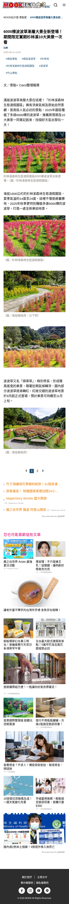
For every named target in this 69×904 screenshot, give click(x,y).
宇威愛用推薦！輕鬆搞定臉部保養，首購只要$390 (50, 802)
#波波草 (43, 65)
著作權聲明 (27, 882)
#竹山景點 (11, 72)
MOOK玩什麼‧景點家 (15, 17)
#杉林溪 (44, 58)
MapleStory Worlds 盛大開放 (26, 498)
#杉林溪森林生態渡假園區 (20, 65)
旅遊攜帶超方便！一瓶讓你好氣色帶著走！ (30, 686)
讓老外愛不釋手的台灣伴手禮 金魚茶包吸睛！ (32, 610)
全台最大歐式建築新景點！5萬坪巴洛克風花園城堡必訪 (50, 645)
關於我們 (27, 877)
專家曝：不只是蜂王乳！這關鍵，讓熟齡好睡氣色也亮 (50, 565)
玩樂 (6, 48)
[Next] (43, 471)
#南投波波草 (29, 58)
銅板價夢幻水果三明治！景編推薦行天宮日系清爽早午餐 (18, 645)
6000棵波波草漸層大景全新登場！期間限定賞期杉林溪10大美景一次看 (47, 17)
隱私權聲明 (42, 882)
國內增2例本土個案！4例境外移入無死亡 (29, 846)
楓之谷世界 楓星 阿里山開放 (26, 510)
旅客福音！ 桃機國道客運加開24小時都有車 (32, 491)
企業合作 (42, 877)
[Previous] (26, 471)
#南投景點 (11, 58)
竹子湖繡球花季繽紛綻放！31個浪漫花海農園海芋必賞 (33, 484)
